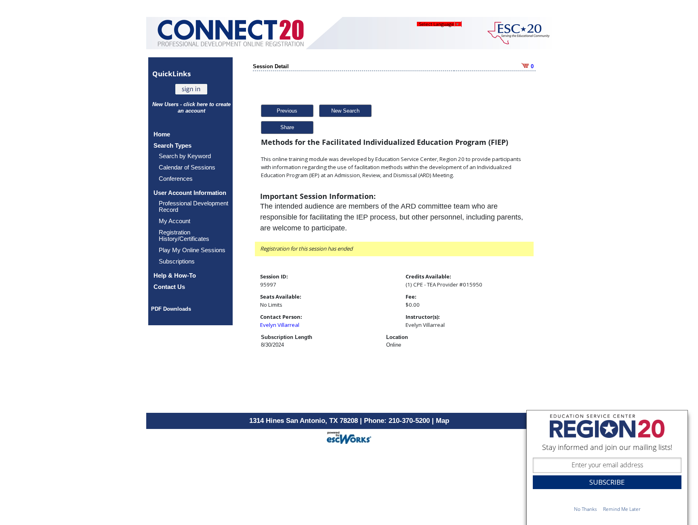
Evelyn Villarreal (279, 324)
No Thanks (585, 509)
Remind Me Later (622, 509)
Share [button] (287, 127)
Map (442, 421)
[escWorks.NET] (349, 437)
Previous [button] (287, 111)
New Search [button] (345, 111)
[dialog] (607, 467)
